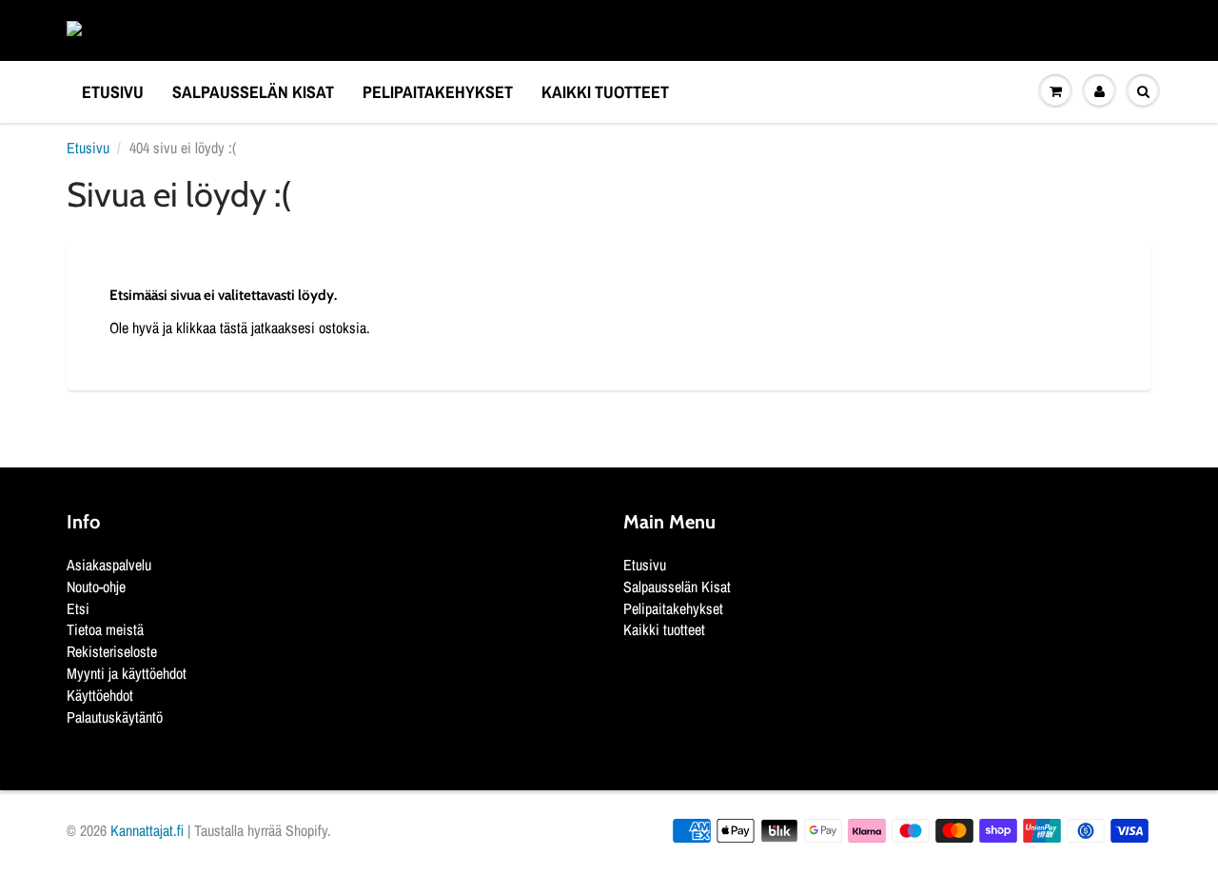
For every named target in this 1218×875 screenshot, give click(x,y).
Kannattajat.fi (147, 830)
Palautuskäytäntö (115, 716)
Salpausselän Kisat (253, 92)
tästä (233, 327)
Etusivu (113, 92)
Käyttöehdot (100, 695)
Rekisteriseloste (112, 651)
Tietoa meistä (105, 629)
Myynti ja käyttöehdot (127, 673)
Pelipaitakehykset (438, 92)
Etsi (78, 608)
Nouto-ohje (96, 586)
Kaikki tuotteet (605, 92)
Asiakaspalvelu (109, 564)
